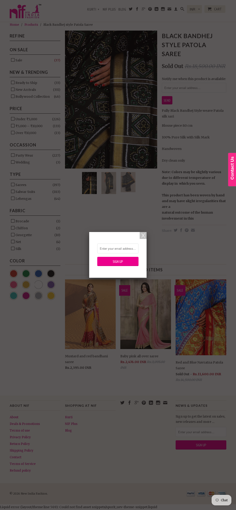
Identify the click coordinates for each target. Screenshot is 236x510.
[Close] (143, 235)
